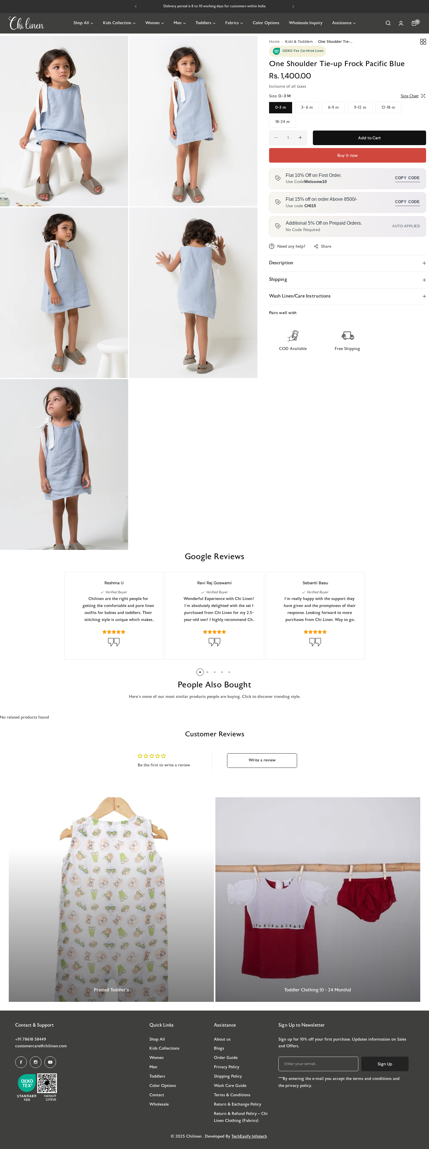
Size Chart (409, 96)
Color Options (162, 1085)
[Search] (388, 23)
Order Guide (226, 1057)
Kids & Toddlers (299, 42)
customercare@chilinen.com (41, 1046)
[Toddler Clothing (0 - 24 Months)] (318, 899)
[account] (401, 23)
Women (156, 1057)
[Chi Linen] (26, 23)
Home (274, 42)
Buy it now (347, 155)
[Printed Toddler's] (111, 899)
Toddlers (157, 1076)
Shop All (157, 1039)
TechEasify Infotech (249, 1136)
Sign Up (385, 1064)
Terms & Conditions (232, 1095)
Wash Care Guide (230, 1085)
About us (222, 1039)
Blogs (219, 1048)
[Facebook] (21, 1062)
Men (153, 1067)
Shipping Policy (228, 1076)
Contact (156, 1095)
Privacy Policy (226, 1067)
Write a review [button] (262, 760)
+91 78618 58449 (30, 1039)
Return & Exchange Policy (237, 1104)
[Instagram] (35, 1062)
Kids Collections (164, 1048)
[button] (135, 6)
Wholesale (159, 1104)
